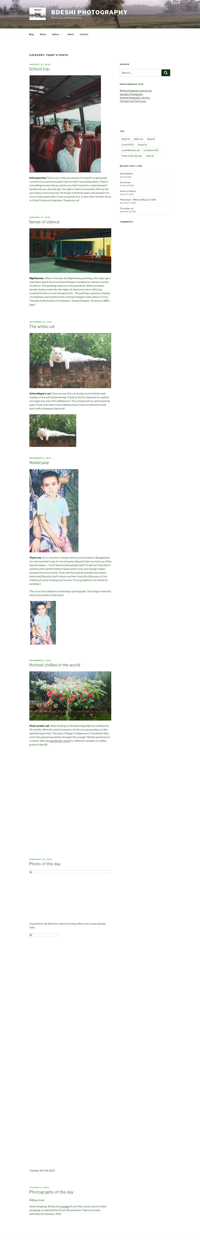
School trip (39, 68)
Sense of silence (44, 221)
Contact (84, 34)
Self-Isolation (126, 173)
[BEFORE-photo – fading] (43, 623)
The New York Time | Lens (133, 101)
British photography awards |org (136, 90)
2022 (126, 139)
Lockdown (151, 150)
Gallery (55, 34)
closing (64, 1206)
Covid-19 (128, 144)
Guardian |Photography (131, 94)
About (71, 34)
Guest (142, 144)
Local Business (131, 150)
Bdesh (138, 139)
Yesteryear (39, 462)
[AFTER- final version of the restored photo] (70, 614)
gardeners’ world (60, 740)
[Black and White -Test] (98, 614)
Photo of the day (45, 863)
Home (43, 34)
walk (150, 155)
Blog (31, 34)
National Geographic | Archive (135, 97)
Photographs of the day (51, 1192)
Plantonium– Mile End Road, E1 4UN (138, 199)
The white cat (42, 326)
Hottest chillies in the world (54, 664)
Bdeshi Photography (89, 12)
